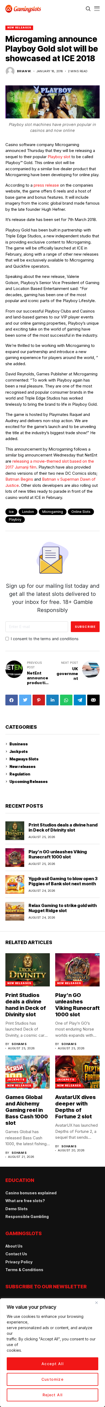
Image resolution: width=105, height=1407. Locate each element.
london (28, 512)
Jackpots (18, 751)
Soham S (19, 1044)
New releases (19, 27)
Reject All (53, 1395)
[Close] (98, 1304)
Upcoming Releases (28, 781)
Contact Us (16, 1254)
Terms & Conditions (24, 1269)
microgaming (52, 512)
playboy (15, 519)
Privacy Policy (19, 1262)
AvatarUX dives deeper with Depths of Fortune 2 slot (75, 1107)
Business (18, 744)
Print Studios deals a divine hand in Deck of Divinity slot (63, 827)
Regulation (19, 774)
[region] (52, 1352)
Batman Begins (19, 479)
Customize (52, 1379)
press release (46, 185)
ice (11, 512)
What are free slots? (25, 1200)
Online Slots (80, 512)
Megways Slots (23, 759)
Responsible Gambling (27, 1216)
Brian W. (24, 71)
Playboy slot (59, 156)
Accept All (52, 1363)
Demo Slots (16, 1208)
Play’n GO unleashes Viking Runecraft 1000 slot (58, 854)
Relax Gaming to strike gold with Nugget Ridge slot (63, 908)
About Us (14, 1246)
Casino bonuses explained (31, 1193)
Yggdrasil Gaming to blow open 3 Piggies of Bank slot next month (63, 881)
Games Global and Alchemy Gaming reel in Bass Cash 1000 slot (26, 1110)
